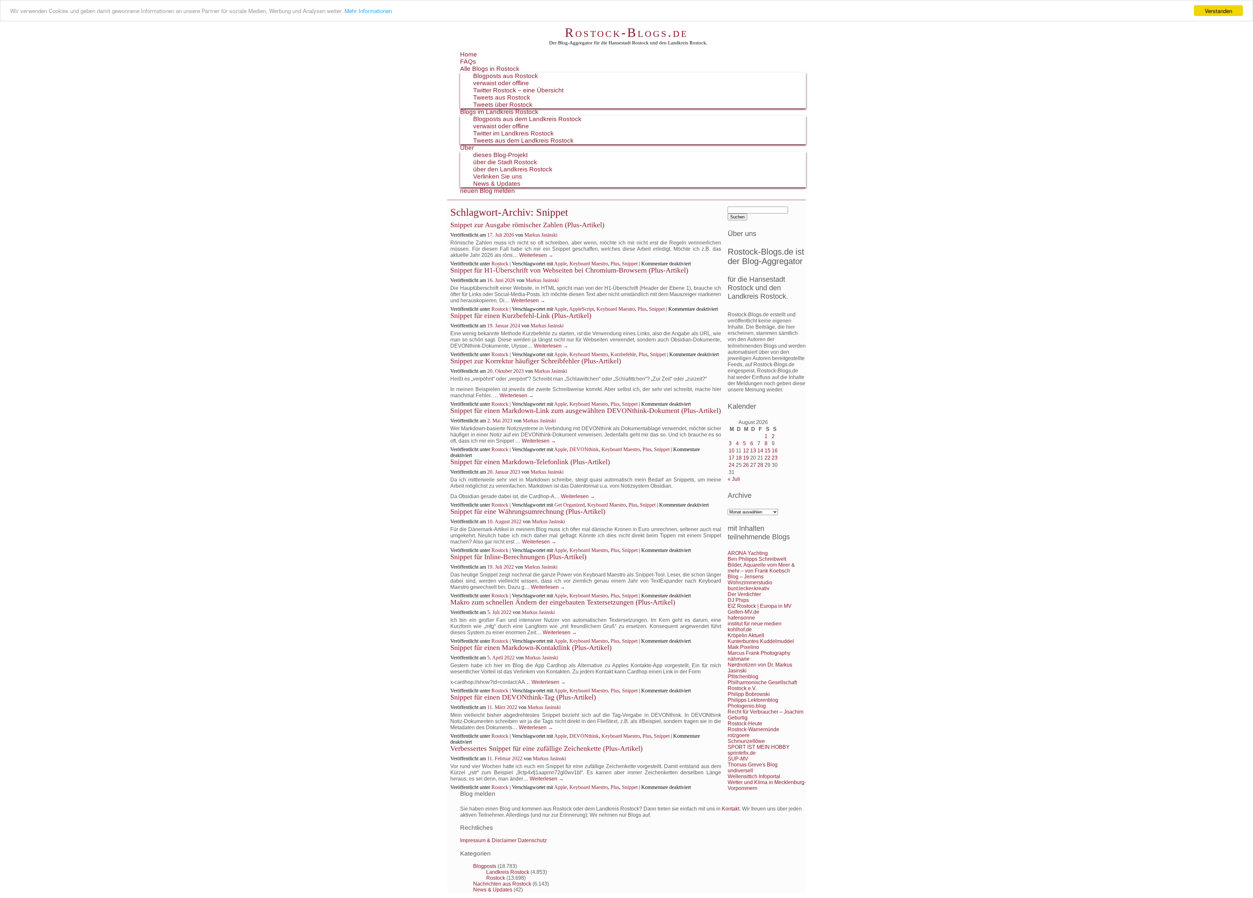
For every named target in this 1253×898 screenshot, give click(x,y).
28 (760, 465)
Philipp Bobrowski (749, 694)
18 (739, 458)
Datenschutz (532, 840)
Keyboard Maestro (588, 263)
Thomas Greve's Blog (753, 764)
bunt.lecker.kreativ (748, 588)
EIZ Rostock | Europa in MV (760, 606)
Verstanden (1218, 11)
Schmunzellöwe (746, 741)
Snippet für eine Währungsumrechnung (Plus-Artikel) (527, 511)
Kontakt (730, 808)
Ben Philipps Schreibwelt (757, 559)
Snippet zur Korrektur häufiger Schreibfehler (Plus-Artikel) (535, 361)
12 (746, 450)
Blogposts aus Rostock (505, 75)
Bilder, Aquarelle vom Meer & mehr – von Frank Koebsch (761, 568)
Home (468, 54)
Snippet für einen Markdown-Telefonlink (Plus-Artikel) (530, 462)
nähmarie (739, 659)
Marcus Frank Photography (759, 653)
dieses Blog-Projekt (500, 154)
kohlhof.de (740, 629)
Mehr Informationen (368, 11)
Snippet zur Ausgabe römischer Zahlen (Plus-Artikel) (527, 225)
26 (746, 465)
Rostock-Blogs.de (626, 32)
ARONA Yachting (748, 553)
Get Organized (569, 505)
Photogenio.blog (747, 706)
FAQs (468, 61)
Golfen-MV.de (743, 612)
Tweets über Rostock (503, 104)
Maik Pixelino (743, 647)
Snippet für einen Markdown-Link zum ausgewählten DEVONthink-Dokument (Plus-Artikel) (585, 410)
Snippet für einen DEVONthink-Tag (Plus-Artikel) (523, 697)
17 (732, 458)
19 (746, 458)
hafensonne (741, 618)
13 (753, 450)
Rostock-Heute (745, 723)
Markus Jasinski (540, 235)
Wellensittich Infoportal (754, 776)
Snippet (630, 263)
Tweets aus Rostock (501, 97)
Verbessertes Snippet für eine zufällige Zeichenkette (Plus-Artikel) (546, 748)
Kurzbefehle (623, 354)
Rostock (499, 263)
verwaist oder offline (501, 83)
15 (767, 450)
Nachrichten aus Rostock (502, 884)
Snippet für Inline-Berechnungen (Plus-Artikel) (518, 557)
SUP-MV (738, 759)
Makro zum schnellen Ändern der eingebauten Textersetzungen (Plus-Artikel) (562, 602)
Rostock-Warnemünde (753, 729)
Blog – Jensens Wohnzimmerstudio (750, 579)
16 (775, 450)
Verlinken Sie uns (497, 176)
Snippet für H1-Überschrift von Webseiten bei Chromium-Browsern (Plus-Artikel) (569, 270)
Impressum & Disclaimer (488, 840)
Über (467, 147)
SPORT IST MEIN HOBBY (759, 747)
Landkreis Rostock (507, 872)
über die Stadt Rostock (505, 162)
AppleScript (581, 309)
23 (775, 458)
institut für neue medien (754, 623)
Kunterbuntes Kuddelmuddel (761, 641)
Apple (560, 263)
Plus (615, 263)
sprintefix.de (742, 753)
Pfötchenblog (743, 676)
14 (760, 450)
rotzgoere (739, 735)
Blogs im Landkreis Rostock (499, 111)
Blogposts (484, 866)
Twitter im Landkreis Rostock (513, 133)
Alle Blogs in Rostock (489, 68)
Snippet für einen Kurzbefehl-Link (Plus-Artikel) (520, 315)
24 (732, 465)
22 (767, 458)
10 (732, 450)
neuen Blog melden (487, 190)
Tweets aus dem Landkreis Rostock (523, 140)
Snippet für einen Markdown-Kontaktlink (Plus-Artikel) (530, 647)
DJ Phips (738, 600)
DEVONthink (584, 449)
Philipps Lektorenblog (753, 700)
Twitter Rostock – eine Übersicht (518, 90)
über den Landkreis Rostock (512, 169)
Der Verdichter (744, 594)
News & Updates (496, 183)
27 (753, 465)
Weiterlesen (536, 255)
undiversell (740, 770)
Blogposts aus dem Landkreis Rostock (527, 119)
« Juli (734, 479)
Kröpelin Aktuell (746, 635)
